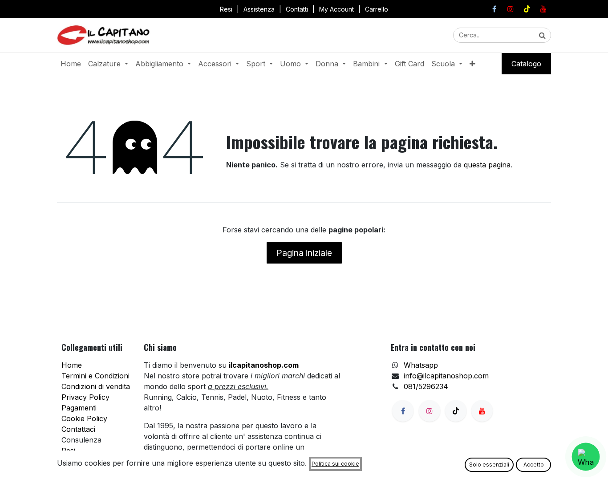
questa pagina (487, 164)
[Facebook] (494, 9)
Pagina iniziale (304, 253)
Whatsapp (421, 365)
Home (71, 365)
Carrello (376, 9)
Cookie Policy (84, 418)
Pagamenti (79, 407)
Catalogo (526, 63)
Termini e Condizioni (95, 375)
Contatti (297, 9)
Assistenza (259, 9)
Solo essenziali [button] (489, 464)
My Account (336, 9)
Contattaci (78, 429)
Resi (226, 9)
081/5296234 (426, 386)
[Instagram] (510, 9)
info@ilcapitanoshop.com (446, 375)
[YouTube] (543, 9)
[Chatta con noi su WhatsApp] (586, 457)
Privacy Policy (85, 397)
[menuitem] (71, 64)
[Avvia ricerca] (542, 35)
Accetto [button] (533, 464)
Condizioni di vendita (95, 386)
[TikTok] (527, 9)
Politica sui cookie (335, 463)
